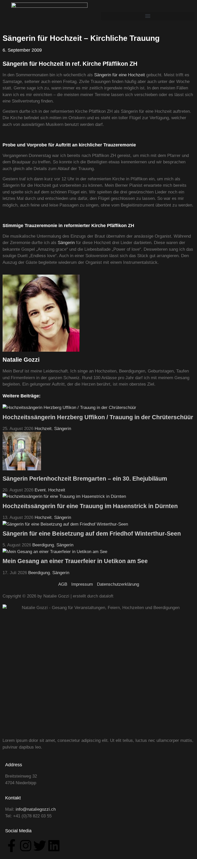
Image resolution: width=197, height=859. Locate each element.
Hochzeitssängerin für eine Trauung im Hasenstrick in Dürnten (90, 506)
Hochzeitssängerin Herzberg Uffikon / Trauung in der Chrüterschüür (98, 417)
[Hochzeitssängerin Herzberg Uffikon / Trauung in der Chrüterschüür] (69, 407)
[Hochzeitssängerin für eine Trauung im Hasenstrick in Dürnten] (64, 496)
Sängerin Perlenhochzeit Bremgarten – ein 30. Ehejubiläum (85, 478)
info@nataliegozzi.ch (36, 809)
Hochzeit (43, 428)
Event (40, 490)
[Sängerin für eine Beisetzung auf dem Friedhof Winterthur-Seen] (65, 524)
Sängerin (66, 242)
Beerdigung (43, 545)
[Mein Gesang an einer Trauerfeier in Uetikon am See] (55, 551)
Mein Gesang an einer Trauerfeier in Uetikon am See (75, 561)
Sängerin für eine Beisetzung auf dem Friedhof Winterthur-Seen (92, 533)
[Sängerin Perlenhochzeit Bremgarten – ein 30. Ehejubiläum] (22, 468)
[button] (147, 16)
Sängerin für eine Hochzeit (119, 74)
